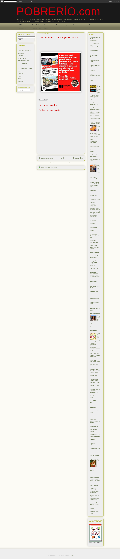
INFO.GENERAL (22, 58)
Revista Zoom (93, 452)
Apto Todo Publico (94, 84)
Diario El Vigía (93, 195)
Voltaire (92, 508)
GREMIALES (21, 55)
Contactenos (47, 28)
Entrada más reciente (46, 158)
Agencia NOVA (94, 50)
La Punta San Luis (94, 295)
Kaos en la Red (94, 268)
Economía (59, 25)
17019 (98, 460)
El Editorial (92, 223)
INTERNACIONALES (23, 61)
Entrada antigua (78, 158)
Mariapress (93, 327)
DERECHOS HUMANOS (24, 50)
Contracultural (93, 164)
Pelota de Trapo (94, 369)
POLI (19, 76)
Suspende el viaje (94, 459)
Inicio (62, 158)
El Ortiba (92, 230)
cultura (19, 48)
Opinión (68, 25)
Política (38, 25)
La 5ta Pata (93, 272)
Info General (29, 25)
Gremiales (92, 25)
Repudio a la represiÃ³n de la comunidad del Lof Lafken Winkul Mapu (95, 114)
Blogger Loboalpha (95, 118)
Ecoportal (92, 202)
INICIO (20, 25)
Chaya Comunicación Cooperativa (93, 141)
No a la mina (93, 360)
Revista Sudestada (95, 448)
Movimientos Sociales (79, 25)
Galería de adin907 (94, 46)
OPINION (20, 73)
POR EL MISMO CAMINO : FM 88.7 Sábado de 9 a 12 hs (95, 381)
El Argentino (93, 220)
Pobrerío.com (93, 375)
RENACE (92, 440)
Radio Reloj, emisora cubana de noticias (95, 421)
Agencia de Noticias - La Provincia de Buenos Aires (95, 39)
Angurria (92, 74)
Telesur (92, 470)
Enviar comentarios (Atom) (65, 163)
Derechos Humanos (23, 28)
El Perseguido (93, 234)
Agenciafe (92, 70)
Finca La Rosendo (94, 252)
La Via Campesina (94, 298)
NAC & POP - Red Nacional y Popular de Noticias (95, 355)
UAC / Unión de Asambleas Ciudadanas (94, 487)
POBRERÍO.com (58, 11)
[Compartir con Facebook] (45, 100)
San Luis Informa (94, 455)
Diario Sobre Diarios (95, 199)
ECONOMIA (21, 53)
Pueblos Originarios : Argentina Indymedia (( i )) (95, 391)
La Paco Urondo (94, 291)
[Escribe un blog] (41, 100)
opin (19, 71)
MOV (19, 66)
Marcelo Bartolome (95, 313)
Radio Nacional (94, 416)
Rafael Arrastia (94, 426)
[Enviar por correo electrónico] (39, 100)
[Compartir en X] (43, 100)
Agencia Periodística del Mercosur (94, 55)
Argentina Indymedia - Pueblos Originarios (95, 109)
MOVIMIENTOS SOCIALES (25, 68)
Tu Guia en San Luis (95, 474)
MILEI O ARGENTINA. (95, 305)
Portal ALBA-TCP (94, 385)
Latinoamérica (36, 28)
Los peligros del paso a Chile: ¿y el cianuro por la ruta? (95, 159)
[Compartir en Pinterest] (47, 100)
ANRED (92, 80)
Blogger (72, 555)
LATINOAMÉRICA (22, 63)
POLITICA (20, 81)
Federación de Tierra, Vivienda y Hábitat (94, 247)
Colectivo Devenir (94, 146)
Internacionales (48, 25)
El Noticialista (93, 227)
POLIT (19, 79)
